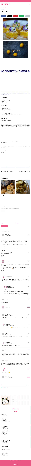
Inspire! (3, 432)
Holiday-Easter (4, 427)
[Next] (29, 190)
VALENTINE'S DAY (5, 453)
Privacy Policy (12, 460)
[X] (3, 1)
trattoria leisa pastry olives (22, 195)
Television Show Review (6, 449)
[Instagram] (4, 1)
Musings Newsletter (5, 439)
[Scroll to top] (29, 463)
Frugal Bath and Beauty (6, 421)
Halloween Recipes (5, 426)
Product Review (4, 441)
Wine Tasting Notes (5, 456)
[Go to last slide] (1, 190)
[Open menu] (29, 4)
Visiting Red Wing (5, 455)
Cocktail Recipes (5, 415)
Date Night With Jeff (5, 418)
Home (2, 7)
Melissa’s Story (18, 460)
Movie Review (4, 434)
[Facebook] (1, 1)
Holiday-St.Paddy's (5, 428)
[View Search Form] (29, 1)
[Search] (28, 385)
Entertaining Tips (5, 420)
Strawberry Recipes (5, 446)
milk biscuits (4, 195)
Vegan (3, 454)
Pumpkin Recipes (5, 442)
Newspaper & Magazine (6, 440)
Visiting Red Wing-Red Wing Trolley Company (6, 171)
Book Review (4, 414)
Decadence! (6, 7)
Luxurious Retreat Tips (6, 433)
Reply (28, 234)
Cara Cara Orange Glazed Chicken (24, 171)
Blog (3, 7)
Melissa (6, 306)
